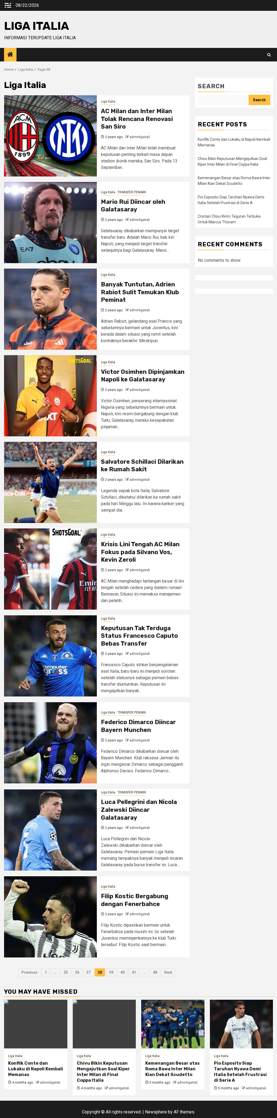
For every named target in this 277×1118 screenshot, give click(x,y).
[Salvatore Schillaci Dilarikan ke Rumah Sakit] (50, 482)
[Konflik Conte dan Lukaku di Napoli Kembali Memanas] (35, 1024)
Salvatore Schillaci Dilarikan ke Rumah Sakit (142, 465)
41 (134, 972)
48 (155, 972)
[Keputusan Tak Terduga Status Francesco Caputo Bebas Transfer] (50, 656)
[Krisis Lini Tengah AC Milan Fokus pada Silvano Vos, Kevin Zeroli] (50, 569)
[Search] (269, 55)
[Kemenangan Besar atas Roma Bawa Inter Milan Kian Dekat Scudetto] (173, 1024)
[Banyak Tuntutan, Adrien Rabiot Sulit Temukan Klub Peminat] (50, 309)
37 (88, 972)
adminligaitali (140, 137)
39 (111, 972)
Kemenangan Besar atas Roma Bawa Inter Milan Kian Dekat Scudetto (172, 1069)
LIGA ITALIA (36, 26)
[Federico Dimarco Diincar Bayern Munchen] (50, 742)
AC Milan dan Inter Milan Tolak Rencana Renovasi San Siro (137, 118)
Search (211, 86)
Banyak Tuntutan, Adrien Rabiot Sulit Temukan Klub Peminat (140, 292)
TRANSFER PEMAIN (131, 192)
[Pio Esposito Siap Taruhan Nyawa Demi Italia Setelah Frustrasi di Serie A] (241, 1024)
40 (122, 972)
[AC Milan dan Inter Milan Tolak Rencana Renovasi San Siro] (50, 135)
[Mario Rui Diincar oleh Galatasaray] (50, 222)
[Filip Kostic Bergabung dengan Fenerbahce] (50, 916)
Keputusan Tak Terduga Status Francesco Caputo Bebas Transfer (139, 636)
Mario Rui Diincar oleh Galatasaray (133, 205)
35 (66, 972)
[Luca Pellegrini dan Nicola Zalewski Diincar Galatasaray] (50, 830)
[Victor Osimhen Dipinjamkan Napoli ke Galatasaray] (50, 395)
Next (168, 972)
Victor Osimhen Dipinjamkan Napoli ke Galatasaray (142, 375)
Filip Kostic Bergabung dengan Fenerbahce (134, 900)
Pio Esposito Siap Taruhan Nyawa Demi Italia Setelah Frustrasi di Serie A (240, 1072)
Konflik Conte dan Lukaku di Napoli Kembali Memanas (35, 1069)
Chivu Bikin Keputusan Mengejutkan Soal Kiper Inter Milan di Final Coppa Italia (103, 1072)
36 (77, 972)
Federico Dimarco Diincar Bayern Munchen (138, 726)
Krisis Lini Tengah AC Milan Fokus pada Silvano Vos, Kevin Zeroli (140, 552)
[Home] (10, 55)
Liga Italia (108, 101)
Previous (29, 972)
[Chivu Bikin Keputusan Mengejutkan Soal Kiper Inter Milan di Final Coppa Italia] (104, 1024)
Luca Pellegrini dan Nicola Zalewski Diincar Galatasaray (139, 809)
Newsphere (156, 1111)
